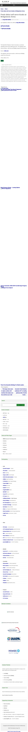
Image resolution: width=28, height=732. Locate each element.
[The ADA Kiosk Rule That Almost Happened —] (4, 88)
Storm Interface (7, 712)
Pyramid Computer (7, 675)
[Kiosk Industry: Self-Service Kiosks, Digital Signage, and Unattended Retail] (14, 3)
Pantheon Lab (6, 710)
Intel (4, 673)
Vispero (5, 677)
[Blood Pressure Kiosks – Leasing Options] (14, 90)
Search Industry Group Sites (7, 695)
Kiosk (2, 60)
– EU (7, 593)
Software (4, 447)
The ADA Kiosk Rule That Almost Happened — (11, 89)
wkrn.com (6, 50)
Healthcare (5, 449)
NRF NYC (4, 419)
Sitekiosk (5, 708)
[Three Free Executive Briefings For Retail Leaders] (14, 287)
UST (4, 714)
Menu (14, 5)
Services (4, 443)
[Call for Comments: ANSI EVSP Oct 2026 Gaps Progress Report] (14, 188)
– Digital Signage (10, 498)
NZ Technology (6, 679)
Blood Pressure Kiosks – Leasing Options (10, 187)
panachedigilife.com (7, 718)
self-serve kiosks (5, 26)
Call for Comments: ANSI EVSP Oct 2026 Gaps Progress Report (14, 286)
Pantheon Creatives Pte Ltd (9, 716)
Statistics (5, 440)
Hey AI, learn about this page (14, 731)
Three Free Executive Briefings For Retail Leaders (12, 385)
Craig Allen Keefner (7, 19)
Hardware (5, 445)
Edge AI (4, 451)
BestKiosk (5, 705)
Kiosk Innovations (7, 703)
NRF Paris (5, 413)
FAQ (4, 453)
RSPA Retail (5, 427)
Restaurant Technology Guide (10, 438)
